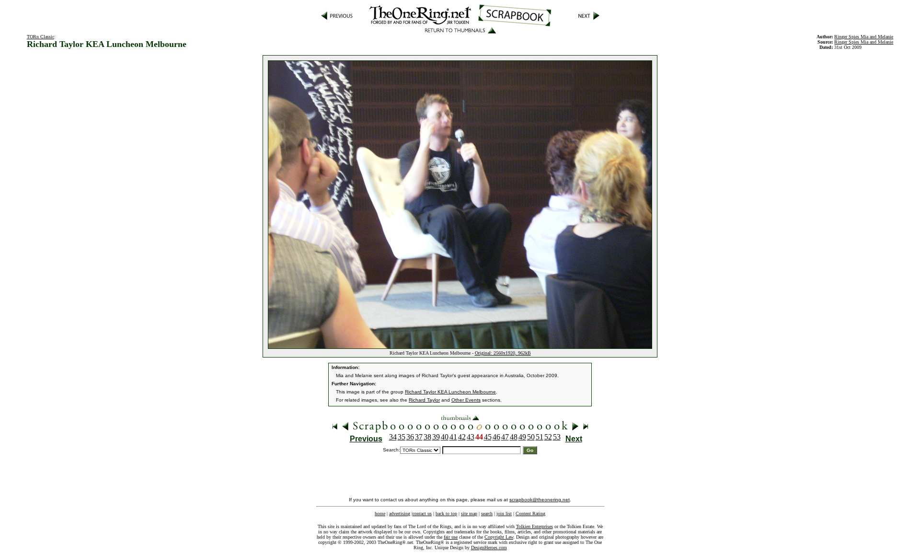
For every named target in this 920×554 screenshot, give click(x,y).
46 (496, 437)
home (380, 513)
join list (504, 513)
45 (488, 437)
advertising (399, 513)
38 (427, 437)
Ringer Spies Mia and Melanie (863, 42)
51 (539, 437)
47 (505, 437)
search (487, 513)
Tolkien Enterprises (534, 526)
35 (401, 437)
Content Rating (530, 513)
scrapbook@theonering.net (539, 499)
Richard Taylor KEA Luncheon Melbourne (450, 391)
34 (393, 437)
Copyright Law (498, 537)
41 (453, 437)
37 (419, 437)
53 (557, 437)
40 (444, 437)
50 (531, 437)
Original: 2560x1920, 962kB (503, 353)
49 (522, 437)
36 (410, 437)
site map (469, 513)
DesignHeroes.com (489, 547)
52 (548, 437)
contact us (422, 513)
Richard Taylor (424, 400)
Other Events (466, 400)
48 (514, 437)
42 (462, 437)
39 (436, 437)
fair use (451, 537)
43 (470, 437)
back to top (446, 513)
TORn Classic (40, 36)
